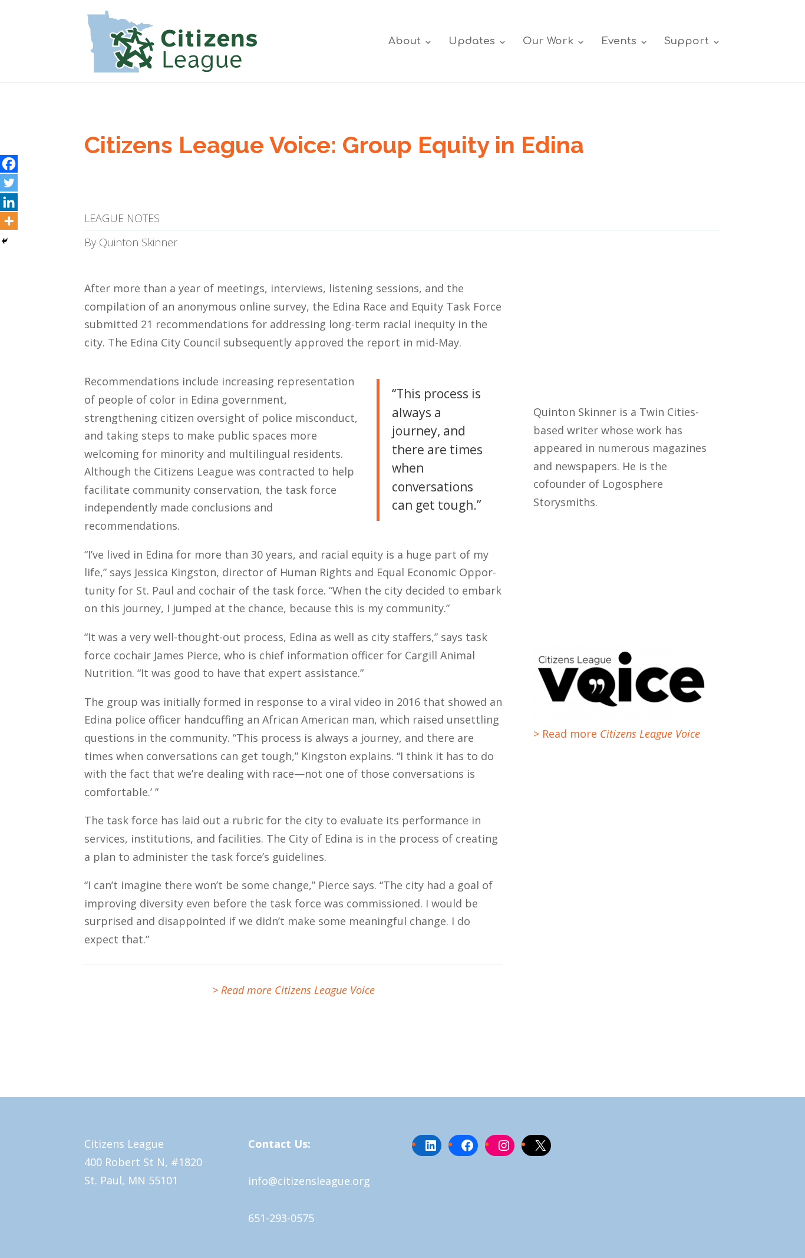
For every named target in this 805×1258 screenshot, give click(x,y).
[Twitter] (9, 182)
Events (618, 42)
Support (686, 42)
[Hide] (4, 241)
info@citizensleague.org (309, 1181)
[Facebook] (9, 164)
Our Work (548, 42)
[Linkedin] (9, 202)
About (404, 42)
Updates (471, 42)
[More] (9, 221)
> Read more (616, 734)
